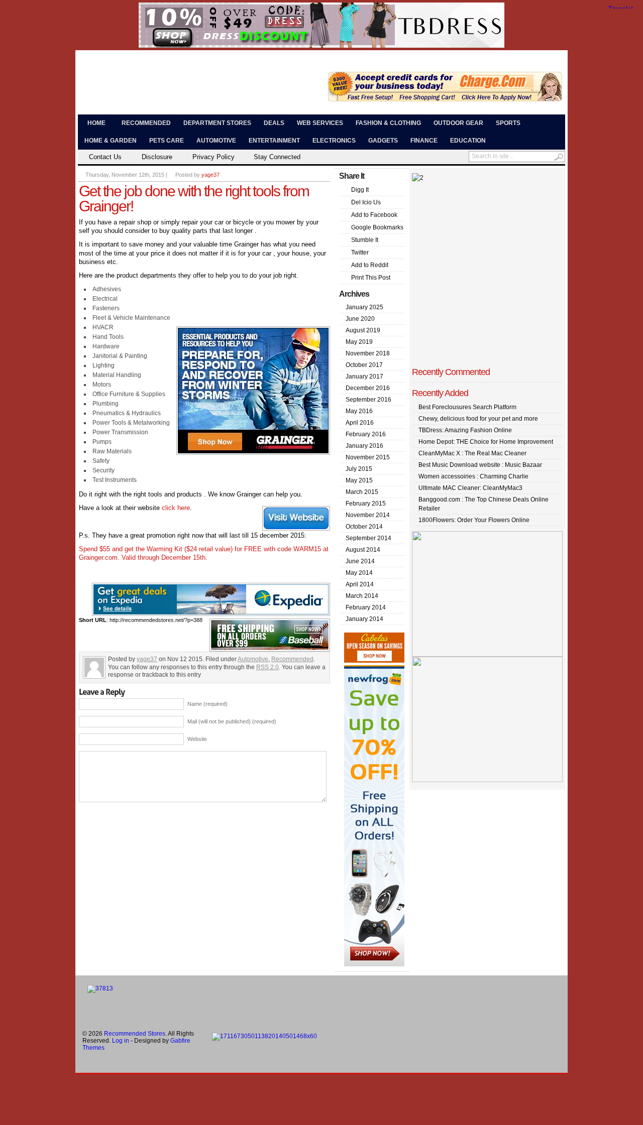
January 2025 (364, 307)
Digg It (360, 189)
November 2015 (368, 457)
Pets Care (166, 140)
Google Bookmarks (377, 227)
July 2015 (359, 468)
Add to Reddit (369, 265)
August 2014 (363, 549)
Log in (120, 1040)
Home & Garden (110, 140)
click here (176, 508)
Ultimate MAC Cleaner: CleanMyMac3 (470, 487)
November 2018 (368, 353)
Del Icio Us (366, 202)
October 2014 (364, 526)
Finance (424, 140)
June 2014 (360, 561)
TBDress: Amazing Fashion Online (465, 430)
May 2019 (359, 341)
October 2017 (364, 364)
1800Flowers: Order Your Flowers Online (473, 520)
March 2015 (362, 491)
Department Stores (217, 123)
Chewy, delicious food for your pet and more (478, 418)
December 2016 (368, 388)
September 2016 (368, 399)
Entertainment (274, 140)
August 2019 (363, 330)
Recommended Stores (134, 1033)
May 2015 (359, 480)
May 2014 (359, 572)
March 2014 (362, 595)
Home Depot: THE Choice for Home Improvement (485, 441)
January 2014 (364, 618)
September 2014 (368, 538)
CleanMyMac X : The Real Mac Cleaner (472, 453)
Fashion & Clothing (388, 123)
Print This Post (370, 277)
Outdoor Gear (458, 123)
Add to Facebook (374, 214)
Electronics (334, 140)
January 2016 (364, 445)
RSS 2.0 (267, 667)
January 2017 (364, 376)
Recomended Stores (177, 75)
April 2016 (360, 422)
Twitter (360, 252)
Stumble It (364, 239)
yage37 (210, 175)
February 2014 (366, 607)
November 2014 (368, 515)
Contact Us (105, 157)
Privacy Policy (213, 157)
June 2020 (360, 318)
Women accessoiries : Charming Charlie (473, 476)
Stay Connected (277, 157)
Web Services (320, 123)
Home (96, 123)
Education (468, 140)
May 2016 (359, 411)
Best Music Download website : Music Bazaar (480, 464)
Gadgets (383, 140)
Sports (508, 123)
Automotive (216, 140)
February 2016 (366, 434)
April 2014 (360, 584)
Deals (274, 123)
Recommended (146, 123)
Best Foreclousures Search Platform (467, 407)
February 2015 (366, 503)
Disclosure (157, 157)
